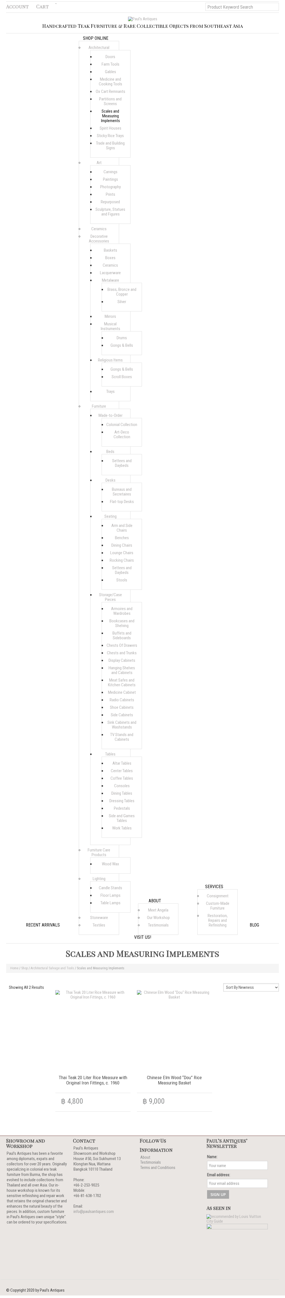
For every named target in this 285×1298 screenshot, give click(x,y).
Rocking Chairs (122, 560)
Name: (212, 1156)
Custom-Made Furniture (217, 906)
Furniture (99, 406)
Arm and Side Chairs (121, 528)
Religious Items (110, 360)
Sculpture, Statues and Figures (110, 212)
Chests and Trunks (122, 652)
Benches (122, 537)
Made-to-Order (110, 415)
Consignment (218, 895)
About (155, 900)
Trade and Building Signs (110, 145)
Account (17, 6)
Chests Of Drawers (122, 645)
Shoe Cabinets (122, 707)
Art (99, 162)
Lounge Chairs (121, 552)
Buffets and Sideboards (121, 635)
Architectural (99, 47)
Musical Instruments (110, 326)
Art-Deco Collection (122, 434)
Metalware (110, 280)
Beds (110, 451)
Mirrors (110, 316)
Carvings (110, 171)
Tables (110, 754)
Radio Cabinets (122, 699)
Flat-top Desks (122, 501)
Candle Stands (110, 887)
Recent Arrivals (43, 925)
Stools (121, 580)
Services (214, 886)
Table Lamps (110, 902)
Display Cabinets (122, 660)
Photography (110, 186)
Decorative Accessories (99, 239)
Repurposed (110, 201)
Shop (24, 968)
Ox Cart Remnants (110, 91)
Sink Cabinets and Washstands (121, 725)
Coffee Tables (121, 778)
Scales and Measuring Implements (110, 116)
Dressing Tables (121, 800)
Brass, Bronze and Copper (121, 292)
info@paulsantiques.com (93, 1211)
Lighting (99, 878)
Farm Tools (110, 64)
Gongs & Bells (121, 345)
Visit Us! (142, 937)
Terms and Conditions (157, 1167)
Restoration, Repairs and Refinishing (218, 920)
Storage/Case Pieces (110, 597)
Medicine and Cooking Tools (110, 81)
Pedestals (122, 808)
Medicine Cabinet (122, 692)
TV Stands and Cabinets (121, 737)
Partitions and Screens (110, 101)
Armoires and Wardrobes (121, 611)
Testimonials (158, 925)
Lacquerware (110, 272)
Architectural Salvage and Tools (52, 968)
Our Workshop (158, 917)
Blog (254, 925)
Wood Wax (110, 863)
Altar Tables (121, 763)
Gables (110, 71)
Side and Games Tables (122, 818)
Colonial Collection (121, 424)
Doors (110, 56)
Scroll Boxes (122, 376)
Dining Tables (121, 793)
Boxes (110, 257)
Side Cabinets (122, 714)
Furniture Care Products (99, 852)
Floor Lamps (110, 895)
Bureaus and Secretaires (122, 492)
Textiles (99, 925)
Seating (110, 516)
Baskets (110, 250)
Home (14, 968)
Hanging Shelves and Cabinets (122, 670)
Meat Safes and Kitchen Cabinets (122, 682)
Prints (110, 194)
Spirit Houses (110, 128)
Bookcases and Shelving (121, 623)
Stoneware (99, 917)
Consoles (122, 785)
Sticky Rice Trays (110, 135)
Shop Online (95, 38)
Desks (110, 480)
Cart (42, 6)
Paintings (110, 179)
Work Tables (122, 828)
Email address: (218, 1174)
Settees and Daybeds (122, 463)
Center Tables (122, 770)
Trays (110, 391)
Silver (121, 301)
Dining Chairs (121, 545)
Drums (122, 337)
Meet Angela (158, 910)
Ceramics (99, 228)
